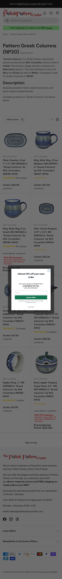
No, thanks (31, 307)
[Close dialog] (48, 270)
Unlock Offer (31, 297)
